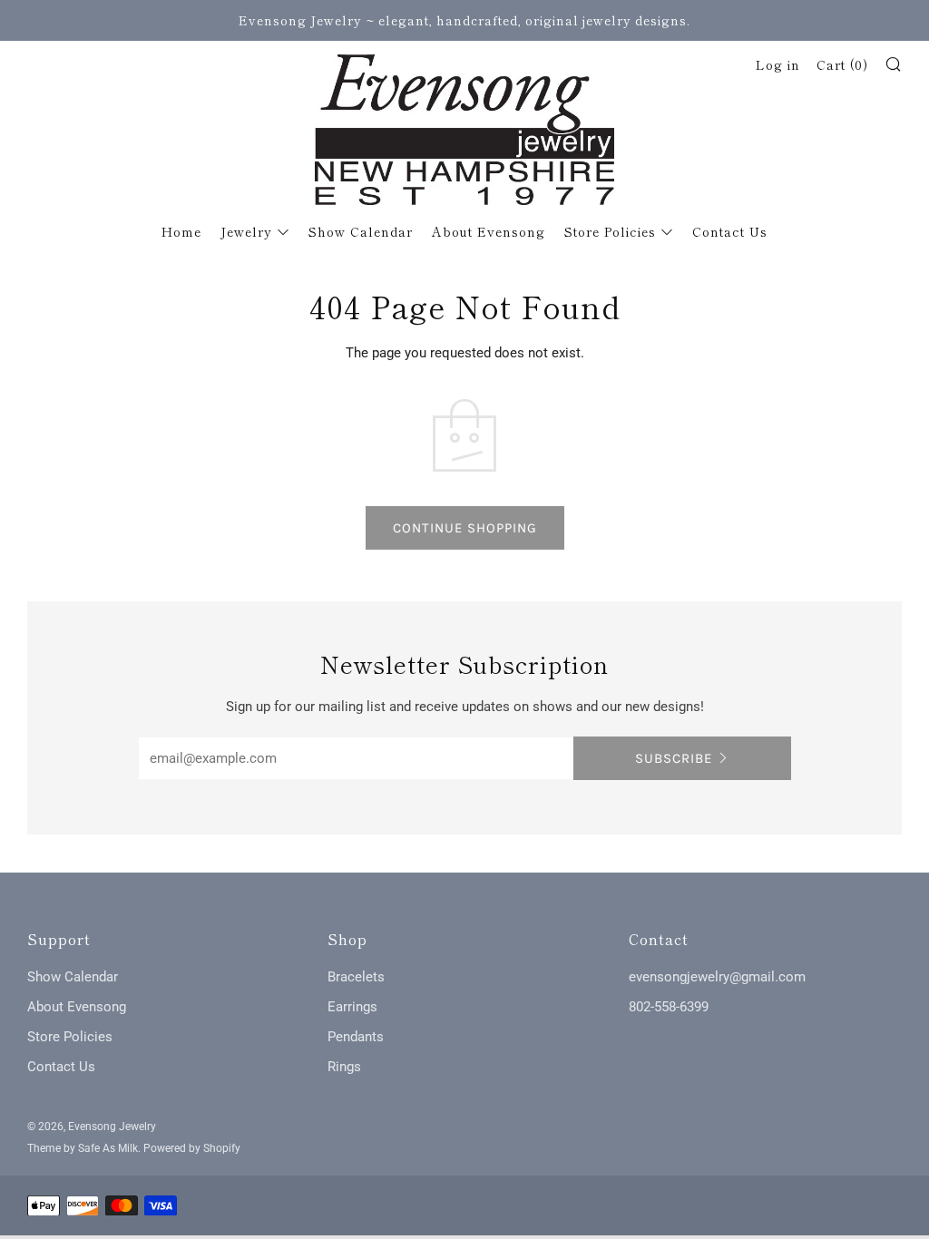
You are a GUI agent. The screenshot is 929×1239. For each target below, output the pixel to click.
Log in (778, 64)
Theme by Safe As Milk (82, 1148)
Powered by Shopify (191, 1148)
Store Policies (610, 231)
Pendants (356, 1037)
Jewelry (246, 231)
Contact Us (730, 231)
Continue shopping (465, 528)
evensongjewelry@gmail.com (717, 977)
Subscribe (673, 758)
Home (181, 231)
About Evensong (488, 231)
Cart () (842, 64)
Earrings (352, 1007)
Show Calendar (360, 231)
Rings (344, 1067)
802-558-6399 (669, 1007)
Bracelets (356, 977)
